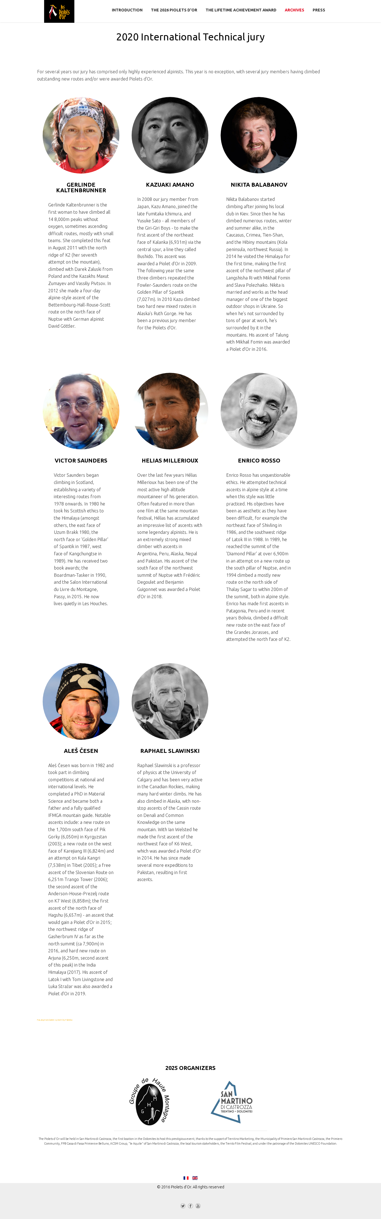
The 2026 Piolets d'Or (174, 10)
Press (319, 10)
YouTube (198, 1207)
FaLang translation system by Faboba (54, 1020)
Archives (294, 10)
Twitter (183, 1207)
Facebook (190, 1207)
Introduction (127, 10)
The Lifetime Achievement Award (241, 10)
